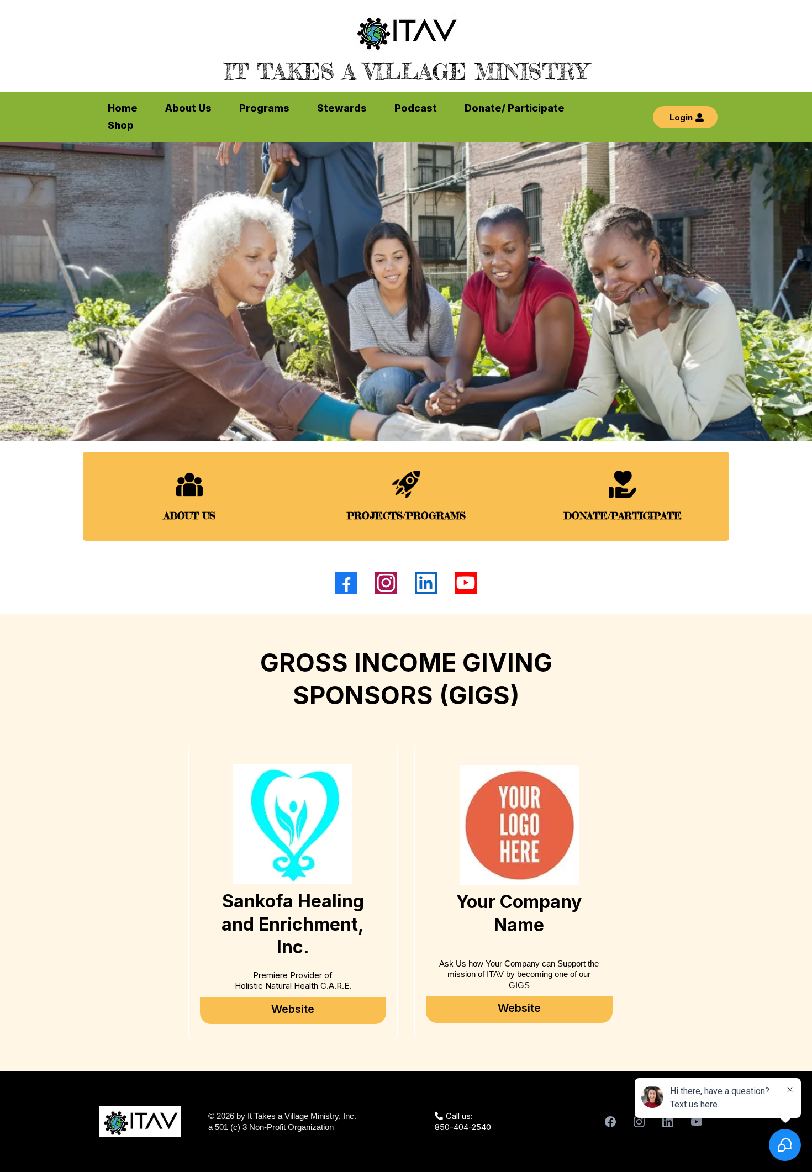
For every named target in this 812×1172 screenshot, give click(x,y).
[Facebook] (346, 583)
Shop (121, 125)
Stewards (342, 108)
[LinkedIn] (426, 583)
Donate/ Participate (515, 108)
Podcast (415, 108)
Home (123, 108)
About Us (188, 108)
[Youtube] (466, 583)
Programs (264, 108)
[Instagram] (386, 583)
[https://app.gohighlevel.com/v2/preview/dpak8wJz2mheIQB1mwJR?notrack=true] (406, 31)
